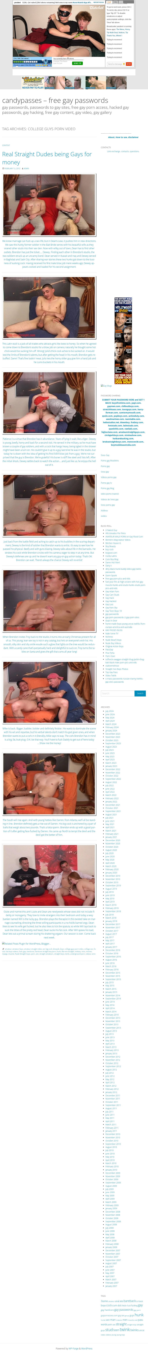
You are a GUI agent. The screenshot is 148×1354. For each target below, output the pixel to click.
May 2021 (110, 824)
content (6, 145)
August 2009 (111, 1186)
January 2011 (111, 1131)
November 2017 (113, 927)
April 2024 (110, 720)
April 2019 (110, 901)
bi (137, 1301)
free (20, 951)
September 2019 (113, 885)
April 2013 (110, 1043)
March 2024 (111, 724)
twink (67, 954)
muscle (11, 954)
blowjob (56, 949)
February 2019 (112, 908)
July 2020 (110, 853)
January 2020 (111, 872)
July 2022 (110, 785)
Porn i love (110, 656)
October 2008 (112, 1218)
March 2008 (111, 1240)
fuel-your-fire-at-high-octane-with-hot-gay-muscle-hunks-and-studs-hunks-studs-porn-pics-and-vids (126, 585)
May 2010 (110, 1156)
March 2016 (111, 966)
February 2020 (112, 869)
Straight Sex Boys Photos (117, 669)
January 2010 (111, 1169)
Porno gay (105, 466)
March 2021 (111, 830)
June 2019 (110, 895)
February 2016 (112, 969)
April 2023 (110, 759)
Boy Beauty (111, 546)
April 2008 (110, 1237)
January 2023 (111, 766)
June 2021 (110, 821)
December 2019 (113, 875)
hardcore (30, 951)
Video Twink (111, 675)
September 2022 (113, 779)
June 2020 (110, 856)
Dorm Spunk (111, 575)
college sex (88, 949)
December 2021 (113, 804)
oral (135, 1320)
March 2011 (111, 1124)
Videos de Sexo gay (109, 499)
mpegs (5, 954)
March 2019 (111, 905)
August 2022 (111, 782)
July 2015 (110, 982)
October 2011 (112, 1102)
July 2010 (110, 1150)
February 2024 (112, 727)
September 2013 (113, 1027)
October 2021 (112, 808)
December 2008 (113, 1211)
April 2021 (110, 827)
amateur (8, 949)
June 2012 (110, 1076)
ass (121, 1301)
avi (44, 949)
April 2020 (110, 863)
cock (109, 1305)
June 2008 (110, 1231)
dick (119, 1305)
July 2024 (110, 711)
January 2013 (111, 1053)
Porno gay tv (106, 482)
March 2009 (111, 1202)
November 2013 (113, 1021)
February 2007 (112, 1282)
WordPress (86, 1348)
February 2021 (112, 833)
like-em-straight (68, 951)
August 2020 (111, 850)
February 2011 (112, 1127)
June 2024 (110, 714)
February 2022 (112, 798)
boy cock (109, 549)
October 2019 (112, 882)
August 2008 (111, 1224)
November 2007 (113, 1253)
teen (116, 1330)
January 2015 (111, 992)
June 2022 (110, 788)
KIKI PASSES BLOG (114, 630)
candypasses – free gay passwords (55, 100)
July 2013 (110, 1034)
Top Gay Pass (112, 672)
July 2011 (110, 1111)
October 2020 (112, 846)
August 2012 (111, 1069)
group (127, 1316)
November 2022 (113, 772)
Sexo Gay (105, 455)
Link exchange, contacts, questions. (123, 151)
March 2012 (111, 1085)
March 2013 (111, 1047)
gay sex (121, 1315)
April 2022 (110, 792)
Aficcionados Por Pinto (116, 533)
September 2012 (113, 1066)
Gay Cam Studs (112, 594)
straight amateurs (46, 954)
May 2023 (110, 756)
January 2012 (111, 1092)
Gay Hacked (111, 601)
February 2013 (112, 1050)
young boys (121, 1335)
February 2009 (112, 1205)
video (103, 1335)
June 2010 (110, 1153)
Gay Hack (110, 598)
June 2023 (110, 753)
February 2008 (112, 1244)
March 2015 (111, 989)
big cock (49, 949)
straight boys (59, 954)
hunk (59, 951)
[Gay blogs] (106, 385)
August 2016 (111, 959)
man (113, 1319)
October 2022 (112, 775)
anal (117, 1301)
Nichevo (109, 636)
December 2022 (113, 769)
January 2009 (111, 1208)
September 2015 (113, 979)
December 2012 (113, 1056)
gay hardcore (107, 1309)
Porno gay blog (107, 488)
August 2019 (111, 888)
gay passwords (123, 1310)
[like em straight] (49, 204)
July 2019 (110, 892)
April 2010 (110, 1160)
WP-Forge (73, 1348)
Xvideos (104, 510)
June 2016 (110, 963)
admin (26, 168)
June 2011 (110, 1114)
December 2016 (113, 950)
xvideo (104, 516)
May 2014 (110, 1005)
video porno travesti (110, 493)
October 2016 (112, 953)
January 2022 (111, 801)
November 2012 (113, 1059)
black (140, 1301)
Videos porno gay (108, 477)
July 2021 (110, 817)
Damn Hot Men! (113, 562)
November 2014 (113, 995)
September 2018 (113, 911)
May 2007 (110, 1273)
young (114, 1335)
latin (108, 1320)
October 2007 (112, 1256)
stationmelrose (112, 665)
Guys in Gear (111, 620)
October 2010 (112, 1140)
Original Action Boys (114, 646)
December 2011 (113, 1095)
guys (132, 1315)
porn (33, 954)
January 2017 (111, 947)
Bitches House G (113, 543)
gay (24, 951)
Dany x (109, 565)
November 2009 (113, 1176)
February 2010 (112, 1166)
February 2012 (112, 1089)
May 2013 (110, 1040)
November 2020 (113, 843)
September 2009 (113, 1182)
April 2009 (110, 1198)
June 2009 (110, 1192)
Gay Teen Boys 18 (114, 611)
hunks (103, 1320)
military (78, 951)
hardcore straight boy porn (45, 951)
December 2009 (113, 1173)
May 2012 (110, 1079)
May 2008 (110, 1234)
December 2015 (113, 972)
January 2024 (111, 730)
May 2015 (110, 985)
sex (37, 954)
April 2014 (110, 1008)
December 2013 (113, 1018)
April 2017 (110, 943)
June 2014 (110, 1001)
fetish (124, 1305)
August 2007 (111, 1263)
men (125, 1319)
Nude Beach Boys (114, 639)
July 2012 (110, 1072)
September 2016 (113, 956)
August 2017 (111, 934)
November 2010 (113, 1137)
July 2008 (110, 1228)
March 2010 (111, 1163)
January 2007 (111, 1286)
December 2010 (113, 1134)
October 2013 (112, 1024)
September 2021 (113, 811)
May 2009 (110, 1195)
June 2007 (110, 1269)
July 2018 (110, 914)
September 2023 (113, 743)
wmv (94, 954)
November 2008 (113, 1215)
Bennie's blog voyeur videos (118, 539)
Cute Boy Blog (112, 559)
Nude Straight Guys (22, 954)
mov (83, 951)
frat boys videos (12, 951)
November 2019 (113, 879)
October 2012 (112, 1063)
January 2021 (111, 837)
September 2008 (113, 1221)
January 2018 (111, 921)
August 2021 (111, 814)
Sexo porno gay (108, 504)
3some (104, 1301)
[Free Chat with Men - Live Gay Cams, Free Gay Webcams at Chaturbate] (74, 82)
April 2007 (110, 1276)
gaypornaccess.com (109, 1315)
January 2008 (111, 1247)
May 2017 (110, 940)
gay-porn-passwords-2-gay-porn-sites (122, 617)
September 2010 (113, 1144)
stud (109, 1329)
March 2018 (111, 917)
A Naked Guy (111, 530)
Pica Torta (110, 652)
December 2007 (113, 1250)
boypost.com (111, 552)
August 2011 (111, 1108)
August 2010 (111, 1147)
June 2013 (110, 1037)
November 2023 (113, 737)
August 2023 (111, 746)
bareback (130, 1301)
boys (62, 949)
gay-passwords (112, 614)
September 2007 (113, 1260)
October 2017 (112, 930)
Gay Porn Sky (111, 607)
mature (119, 1320)
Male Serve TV (112, 633)
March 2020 (111, 866)
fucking (134, 1305)
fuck (129, 1305)
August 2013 (111, 1030)
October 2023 (112, 740)
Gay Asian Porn (112, 591)
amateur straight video (33, 949)
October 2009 (112, 1179)
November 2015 (113, 976)
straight (121, 1324)
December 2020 (113, 840)
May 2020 (110, 859)
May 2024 (110, 717)
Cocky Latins (111, 556)
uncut (141, 1330)
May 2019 (110, 898)
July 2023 (110, 750)
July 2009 (110, 1189)
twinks (134, 1330)
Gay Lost (109, 604)
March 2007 (111, 1279)
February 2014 (112, 1014)
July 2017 (110, 937)
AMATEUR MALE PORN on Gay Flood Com (124, 536)
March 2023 (111, 763)
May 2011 (110, 1118)
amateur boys (17, 949)
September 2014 (113, 998)
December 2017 (113, 924)
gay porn (137, 1310)
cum (114, 1305)
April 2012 (110, 1082)
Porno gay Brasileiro (110, 460)
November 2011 (113, 1098)
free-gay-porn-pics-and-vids (118, 578)
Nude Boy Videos (113, 643)
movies (89, 951)
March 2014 (111, 1011)
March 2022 (111, 795)
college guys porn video (74, 949)
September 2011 (113, 1105)
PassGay (109, 649)
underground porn (77, 954)
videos (88, 954)
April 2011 (110, 1121)
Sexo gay (105, 471)
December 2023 (113, 733)
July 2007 (110, 1266)
